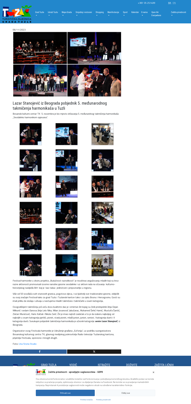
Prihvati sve (65, 392)
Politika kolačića (86, 399)
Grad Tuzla (39, 12)
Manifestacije (113, 12)
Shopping (100, 12)
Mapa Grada (67, 12)
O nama (144, 12)
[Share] (40, 351)
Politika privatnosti (103, 399)
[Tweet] (94, 351)
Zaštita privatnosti (178, 12)
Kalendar (135, 12)
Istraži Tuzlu (53, 12)
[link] (28, 344)
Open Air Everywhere (156, 14)
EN (174, 3)
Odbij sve (125, 392)
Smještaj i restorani (84, 12)
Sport (125, 12)
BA (169, 3)
